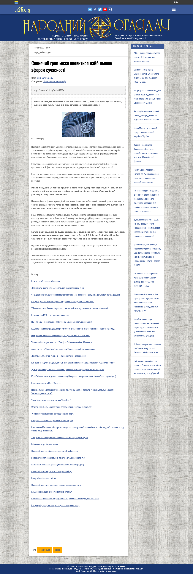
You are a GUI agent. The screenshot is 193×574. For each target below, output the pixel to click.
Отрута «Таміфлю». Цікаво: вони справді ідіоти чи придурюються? (61, 407)
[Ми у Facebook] (95, 9)
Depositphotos (111, 571)
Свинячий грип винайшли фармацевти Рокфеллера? (55, 451)
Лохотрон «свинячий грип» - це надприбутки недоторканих (58, 356)
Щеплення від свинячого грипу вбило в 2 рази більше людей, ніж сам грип (65, 498)
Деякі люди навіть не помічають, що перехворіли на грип (57, 288)
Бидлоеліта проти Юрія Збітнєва (46, 383)
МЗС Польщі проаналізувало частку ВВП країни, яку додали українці (147, 57)
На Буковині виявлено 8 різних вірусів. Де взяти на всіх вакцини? (60, 335)
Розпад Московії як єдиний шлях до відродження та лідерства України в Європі (146, 115)
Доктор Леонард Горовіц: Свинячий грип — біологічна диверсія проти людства (67, 369)
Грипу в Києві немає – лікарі (43, 478)
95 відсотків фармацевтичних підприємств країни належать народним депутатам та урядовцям (75, 294)
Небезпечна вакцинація (54, 81)
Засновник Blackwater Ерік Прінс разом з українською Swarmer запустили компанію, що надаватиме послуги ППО (146, 302)
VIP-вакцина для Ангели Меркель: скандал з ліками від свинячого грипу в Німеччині (69, 308)
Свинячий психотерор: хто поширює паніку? (51, 471)
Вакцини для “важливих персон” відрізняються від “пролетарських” (62, 301)
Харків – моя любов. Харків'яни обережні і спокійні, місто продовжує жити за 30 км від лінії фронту (146, 153)
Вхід (176, 2)
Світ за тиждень (45, 78)
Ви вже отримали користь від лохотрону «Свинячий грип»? (58, 458)
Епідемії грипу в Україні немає (44, 444)
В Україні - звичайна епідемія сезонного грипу (52, 420)
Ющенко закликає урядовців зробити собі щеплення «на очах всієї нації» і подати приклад (73, 328)
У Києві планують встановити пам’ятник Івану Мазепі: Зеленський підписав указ (147, 348)
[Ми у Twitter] (100, 9)
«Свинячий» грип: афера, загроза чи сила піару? (52, 413)
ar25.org (22, 9)
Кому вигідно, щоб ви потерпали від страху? (51, 491)
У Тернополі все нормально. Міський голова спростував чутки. (59, 437)
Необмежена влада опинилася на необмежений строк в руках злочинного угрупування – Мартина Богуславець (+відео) (146, 327)
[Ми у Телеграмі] (90, 9)
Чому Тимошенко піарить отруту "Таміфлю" (51, 400)
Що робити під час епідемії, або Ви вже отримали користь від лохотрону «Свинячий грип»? (73, 362)
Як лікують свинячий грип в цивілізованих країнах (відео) (57, 464)
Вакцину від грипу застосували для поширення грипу (55, 505)
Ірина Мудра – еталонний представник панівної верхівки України (145, 132)
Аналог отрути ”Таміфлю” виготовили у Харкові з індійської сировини (63, 349)
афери (57, 550)
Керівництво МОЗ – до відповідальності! (50, 315)
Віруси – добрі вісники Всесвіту (45, 281)
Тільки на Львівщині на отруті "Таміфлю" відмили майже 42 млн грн (61, 342)
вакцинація (45, 550)
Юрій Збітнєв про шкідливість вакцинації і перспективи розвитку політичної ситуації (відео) (73, 376)
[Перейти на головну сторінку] (96, 27)
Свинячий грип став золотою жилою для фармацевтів (56, 485)
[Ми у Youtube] (105, 9)
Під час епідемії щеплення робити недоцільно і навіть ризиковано (61, 322)
